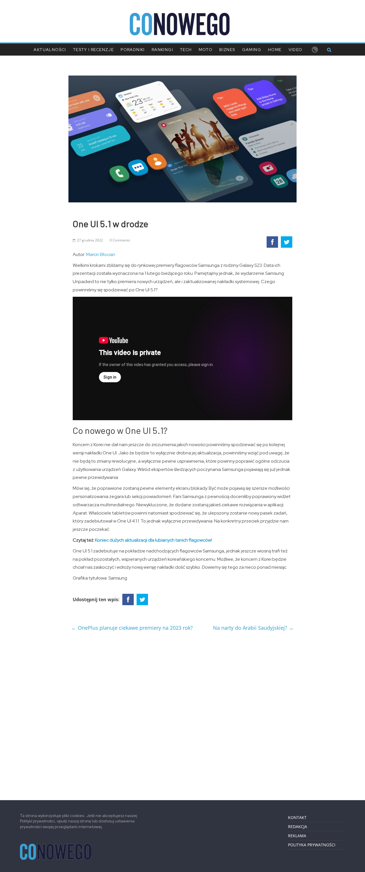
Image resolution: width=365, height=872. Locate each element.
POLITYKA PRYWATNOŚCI (311, 844)
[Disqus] (182, 713)
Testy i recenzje (93, 49)
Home (275, 49)
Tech (186, 49)
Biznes (227, 49)
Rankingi (162, 49)
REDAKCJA (297, 826)
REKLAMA (297, 835)
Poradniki (133, 49)
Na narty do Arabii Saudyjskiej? (253, 627)
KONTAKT (297, 817)
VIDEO (296, 49)
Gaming (251, 49)
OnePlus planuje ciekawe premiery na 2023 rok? (132, 627)
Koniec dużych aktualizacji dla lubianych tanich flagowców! (153, 540)
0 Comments (120, 240)
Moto (206, 49)
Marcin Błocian (100, 254)
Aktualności (50, 49)
